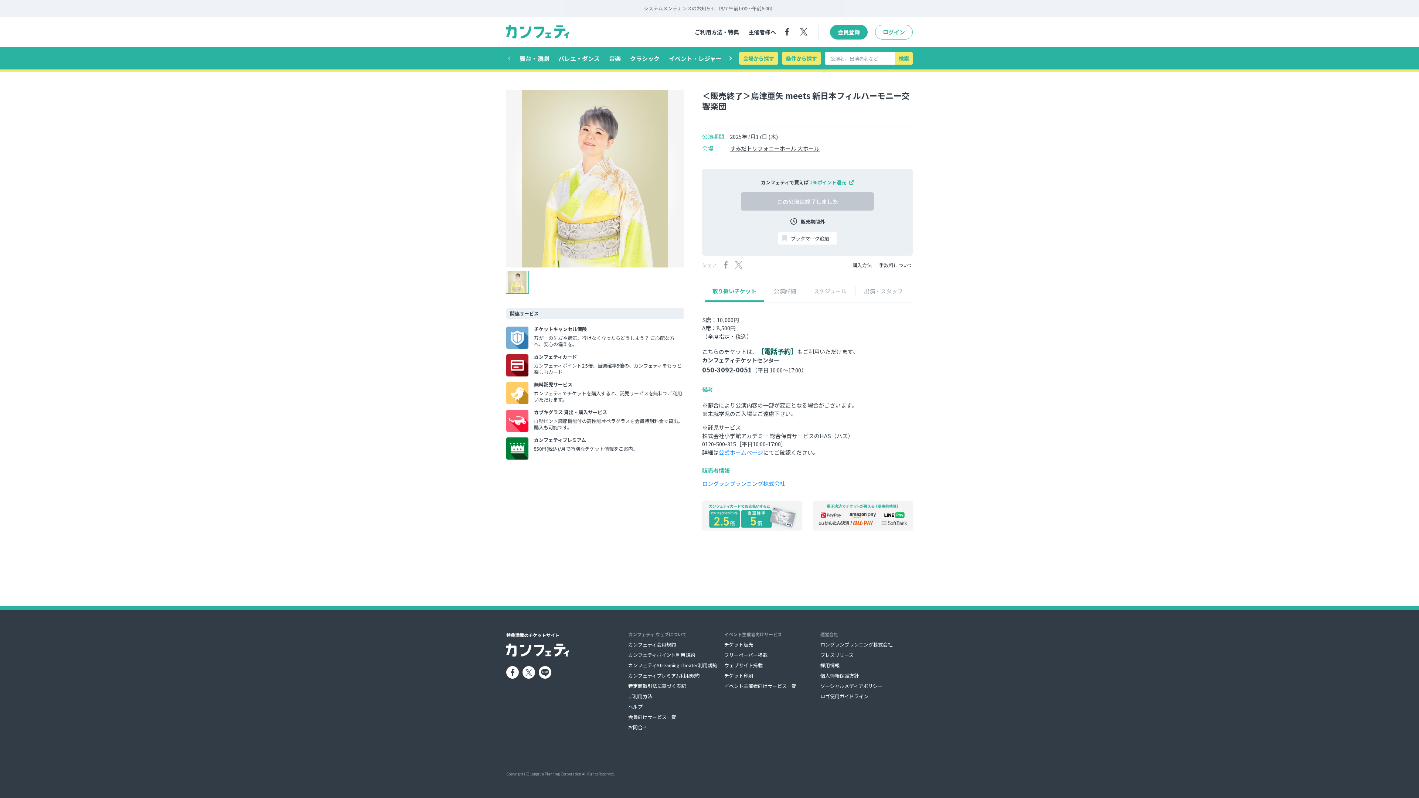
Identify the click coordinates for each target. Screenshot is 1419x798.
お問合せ (637, 727)
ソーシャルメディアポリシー (851, 685)
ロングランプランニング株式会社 (743, 483)
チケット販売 (738, 644)
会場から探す (758, 58)
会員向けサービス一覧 (652, 716)
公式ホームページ (741, 452)
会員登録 (849, 32)
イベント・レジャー (695, 58)
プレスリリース (837, 654)
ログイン (894, 32)
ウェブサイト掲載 (743, 665)
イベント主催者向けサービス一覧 (760, 685)
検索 (904, 58)
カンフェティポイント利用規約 (661, 654)
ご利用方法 (640, 696)
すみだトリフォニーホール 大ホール (775, 148)
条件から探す (801, 58)
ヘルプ (635, 706)
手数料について (896, 265)
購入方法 (862, 265)
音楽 (615, 58)
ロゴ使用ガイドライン (844, 696)
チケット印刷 (738, 675)
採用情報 (830, 665)
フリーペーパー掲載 (746, 654)
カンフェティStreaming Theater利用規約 (672, 665)
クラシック (645, 58)
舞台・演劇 (534, 58)
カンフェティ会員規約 (652, 644)
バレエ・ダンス (579, 58)
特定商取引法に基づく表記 (657, 685)
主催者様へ (762, 32)
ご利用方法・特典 (717, 32)
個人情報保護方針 (839, 675)
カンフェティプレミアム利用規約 (664, 675)
